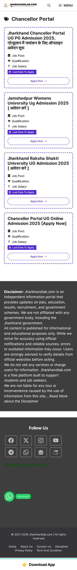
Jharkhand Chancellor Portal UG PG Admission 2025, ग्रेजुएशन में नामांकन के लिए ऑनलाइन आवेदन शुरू (36, 40)
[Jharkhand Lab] (19, 5)
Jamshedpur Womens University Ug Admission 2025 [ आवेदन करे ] (38, 103)
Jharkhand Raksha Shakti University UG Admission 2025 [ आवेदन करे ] (38, 163)
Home (12, 546)
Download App (38, 564)
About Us (27, 546)
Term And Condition (49, 550)
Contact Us (44, 546)
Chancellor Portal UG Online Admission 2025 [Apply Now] (37, 221)
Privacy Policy (23, 550)
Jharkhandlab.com (40, 534)
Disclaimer (61, 546)
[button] (49, 5)
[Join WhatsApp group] (9, 496)
